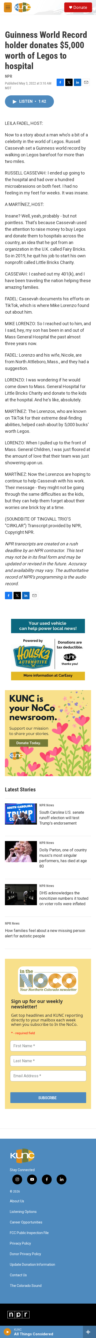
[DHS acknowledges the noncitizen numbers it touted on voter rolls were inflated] (21, 894)
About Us (17, 1201)
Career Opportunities (26, 1222)
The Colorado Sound (26, 1286)
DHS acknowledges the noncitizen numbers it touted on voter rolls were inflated (63, 898)
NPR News (46, 805)
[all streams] (89, 1332)
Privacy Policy (20, 1243)
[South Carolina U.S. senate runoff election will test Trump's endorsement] (21, 814)
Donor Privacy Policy (25, 1254)
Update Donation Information (32, 1264)
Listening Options (23, 1212)
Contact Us (18, 1275)
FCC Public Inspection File (29, 1233)
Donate (80, 7)
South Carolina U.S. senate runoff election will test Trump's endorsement (61, 818)
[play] (7, 1331)
